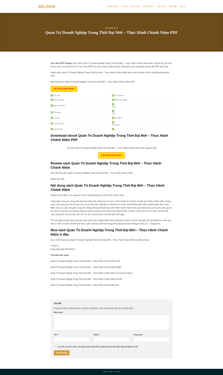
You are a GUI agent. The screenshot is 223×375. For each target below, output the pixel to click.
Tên (56, 335)
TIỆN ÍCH (135, 6)
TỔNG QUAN (112, 6)
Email (96, 335)
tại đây (139, 240)
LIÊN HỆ (173, 6)
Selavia (46, 6)
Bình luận (58, 312)
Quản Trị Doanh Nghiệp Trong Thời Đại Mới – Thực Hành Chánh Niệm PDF (100, 82)
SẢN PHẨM (148, 6)
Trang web (137, 335)
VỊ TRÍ (125, 6)
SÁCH (182, 6)
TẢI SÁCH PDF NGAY (63, 89)
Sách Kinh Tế (111, 28)
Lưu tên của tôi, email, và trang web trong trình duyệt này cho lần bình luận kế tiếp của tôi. (98, 347)
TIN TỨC (162, 6)
